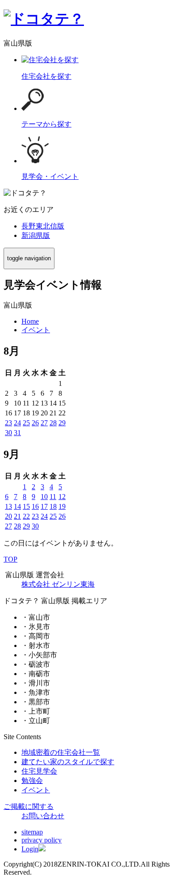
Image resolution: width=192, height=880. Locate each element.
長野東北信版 (42, 226)
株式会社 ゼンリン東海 (58, 584)
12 (62, 496)
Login (29, 849)
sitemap (32, 832)
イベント (35, 790)
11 (53, 496)
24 (17, 423)
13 (8, 506)
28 (53, 423)
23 (8, 423)
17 (44, 506)
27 (44, 423)
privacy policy (41, 840)
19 (62, 506)
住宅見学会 (39, 771)
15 (26, 506)
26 (35, 423)
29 (62, 423)
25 (26, 423)
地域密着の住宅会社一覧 (60, 752)
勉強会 (32, 780)
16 (35, 506)
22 (26, 516)
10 (44, 496)
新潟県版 (35, 235)
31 (17, 432)
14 (17, 506)
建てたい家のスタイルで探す (67, 762)
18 (53, 506)
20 (8, 516)
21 (17, 516)
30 (8, 432)
